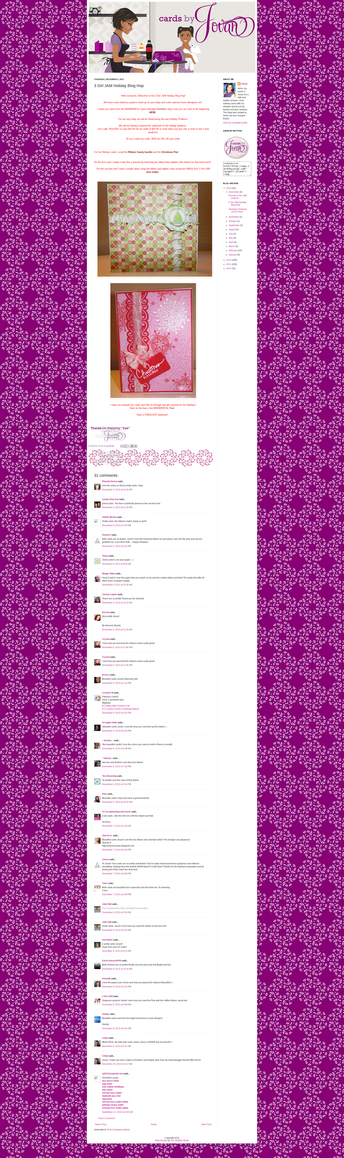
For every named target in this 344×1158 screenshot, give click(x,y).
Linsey (105, 859)
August (232, 229)
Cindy (105, 1038)
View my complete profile (235, 122)
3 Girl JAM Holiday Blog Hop (237, 203)
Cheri (105, 883)
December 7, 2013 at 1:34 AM (116, 826)
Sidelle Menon (109, 517)
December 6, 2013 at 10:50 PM (117, 802)
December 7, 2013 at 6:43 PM (116, 849)
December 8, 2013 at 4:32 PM (116, 986)
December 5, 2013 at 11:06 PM (117, 489)
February (233, 250)
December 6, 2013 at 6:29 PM (116, 731)
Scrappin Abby (109, 722)
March (232, 246)
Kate (104, 794)
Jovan (244, 84)
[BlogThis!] (125, 446)
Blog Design (161, 1140)
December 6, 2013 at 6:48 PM (116, 748)
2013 (228, 188)
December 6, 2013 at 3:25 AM (116, 525)
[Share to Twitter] (129, 446)
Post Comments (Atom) (118, 1129)
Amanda (106, 978)
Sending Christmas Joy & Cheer (237, 210)
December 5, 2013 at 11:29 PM (117, 507)
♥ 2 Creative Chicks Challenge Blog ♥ (120, 709)
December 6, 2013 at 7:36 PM (116, 766)
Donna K (106, 535)
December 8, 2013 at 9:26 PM (116, 1028)
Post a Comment (107, 1118)
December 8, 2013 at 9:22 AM (116, 951)
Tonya (105, 556)
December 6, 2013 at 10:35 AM (117, 584)
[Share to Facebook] (132, 446)
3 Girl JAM (107, 996)
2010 (228, 268)
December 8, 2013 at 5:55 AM (116, 930)
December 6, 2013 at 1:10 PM (116, 683)
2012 (228, 260)
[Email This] (122, 446)
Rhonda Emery (109, 481)
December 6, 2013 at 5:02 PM (116, 713)
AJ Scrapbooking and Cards (116, 811)
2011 (228, 264)
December (234, 192)
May (231, 238)
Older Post (206, 1124)
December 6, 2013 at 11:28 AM (117, 629)
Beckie (105, 612)
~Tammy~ (107, 758)
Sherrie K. (107, 835)
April (231, 242)
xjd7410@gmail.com (112, 1073)
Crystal (106, 639)
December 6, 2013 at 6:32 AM (116, 546)
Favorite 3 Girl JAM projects (237, 196)
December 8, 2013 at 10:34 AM (117, 969)
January (233, 255)
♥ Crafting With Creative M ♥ (115, 706)
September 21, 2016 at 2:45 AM (117, 1112)
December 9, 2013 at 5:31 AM (116, 1046)
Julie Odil (106, 904)
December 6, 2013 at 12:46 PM (117, 647)
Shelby (105, 1014)
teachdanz (107, 940)
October (232, 221)
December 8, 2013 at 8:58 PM (116, 1004)
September (234, 225)
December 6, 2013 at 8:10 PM (116, 784)
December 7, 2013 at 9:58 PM (116, 894)
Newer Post (100, 1124)
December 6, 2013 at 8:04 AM (116, 564)
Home (154, 1124)
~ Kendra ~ (107, 740)
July (231, 234)
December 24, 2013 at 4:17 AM (117, 1064)
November (234, 217)
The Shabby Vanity (180, 1140)
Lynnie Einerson (110, 499)
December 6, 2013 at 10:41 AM (117, 602)
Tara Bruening (109, 776)
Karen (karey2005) (111, 960)
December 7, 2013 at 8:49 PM (116, 873)
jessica (105, 675)
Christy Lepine (109, 594)
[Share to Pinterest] (135, 446)
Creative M (107, 692)
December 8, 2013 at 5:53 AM (116, 912)
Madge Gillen (108, 573)
